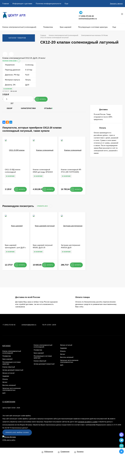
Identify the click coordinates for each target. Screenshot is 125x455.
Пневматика (6, 356)
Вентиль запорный (9, 385)
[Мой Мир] (10, 122)
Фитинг (4, 382)
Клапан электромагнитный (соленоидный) (11, 352)
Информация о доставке (22, 4)
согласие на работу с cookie (87, 422)
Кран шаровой (7, 359)
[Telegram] (80, 12)
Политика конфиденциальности (48, 4)
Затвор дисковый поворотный (12, 370)
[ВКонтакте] (3, 122)
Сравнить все (42, 206)
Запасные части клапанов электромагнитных (11, 389)
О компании (8, 402)
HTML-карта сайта (8, 440)
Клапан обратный (8, 367)
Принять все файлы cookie (17, 432)
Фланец (5, 379)
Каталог (6, 346)
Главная (5, 4)
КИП (3, 393)
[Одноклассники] (7, 122)
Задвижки (5, 376)
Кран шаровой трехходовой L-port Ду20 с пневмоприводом (15, 247)
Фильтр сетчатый (8, 373)
